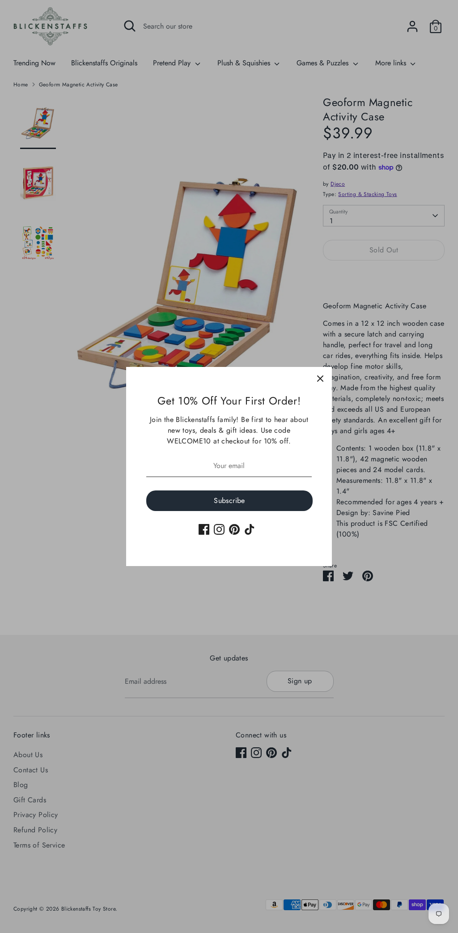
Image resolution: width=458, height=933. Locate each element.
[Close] (320, 378)
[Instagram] (219, 529)
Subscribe (229, 500)
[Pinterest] (234, 529)
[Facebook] (204, 529)
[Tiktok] (249, 529)
